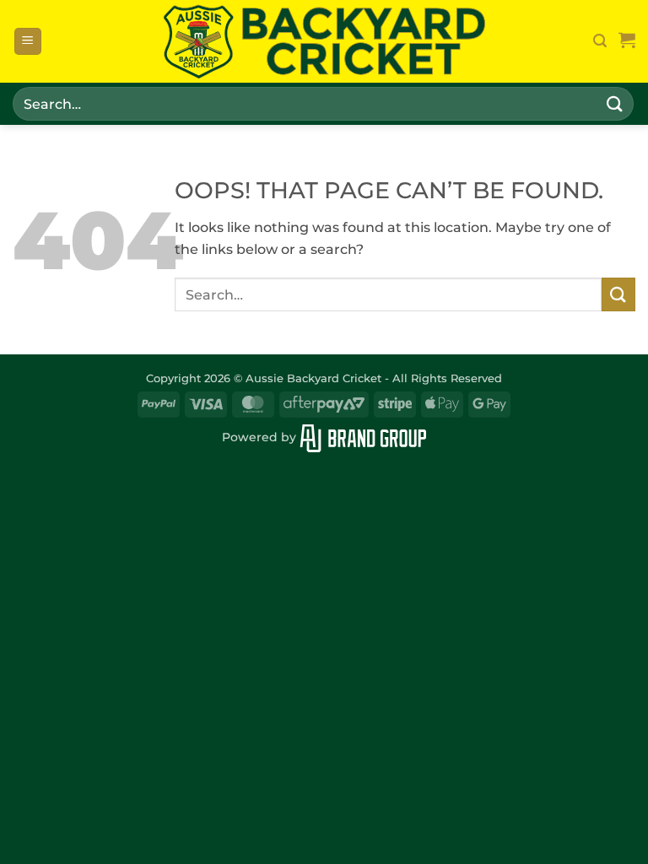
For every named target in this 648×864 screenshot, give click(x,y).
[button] (27, 42)
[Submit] (615, 103)
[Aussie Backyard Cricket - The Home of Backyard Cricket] (324, 42)
